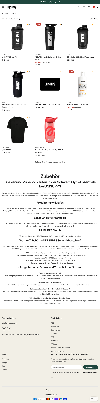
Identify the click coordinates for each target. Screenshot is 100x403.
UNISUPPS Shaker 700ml (11, 57)
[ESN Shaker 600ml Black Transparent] (82, 36)
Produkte (5, 359)
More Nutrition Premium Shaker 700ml (48, 150)
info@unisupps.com (9, 323)
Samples (5, 363)
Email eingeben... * (59, 367)
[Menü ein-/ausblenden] (3, 7)
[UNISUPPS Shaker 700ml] (17, 36)
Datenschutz (55, 330)
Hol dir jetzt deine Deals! (30, 334)
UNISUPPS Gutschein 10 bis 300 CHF (48, 104)
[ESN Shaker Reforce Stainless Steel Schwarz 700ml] (17, 84)
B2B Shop (54, 341)
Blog (3, 366)
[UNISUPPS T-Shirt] (17, 129)
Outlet (4, 370)
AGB (52, 323)
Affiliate (54, 344)
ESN (68, 55)
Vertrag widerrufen (58, 351)
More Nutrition (39, 147)
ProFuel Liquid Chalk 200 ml (77, 104)
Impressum (55, 326)
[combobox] (95, 7)
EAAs (11, 211)
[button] (29, 2)
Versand (54, 334)
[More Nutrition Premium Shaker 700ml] (49, 129)
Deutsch (49, 390)
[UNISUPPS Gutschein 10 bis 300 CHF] (49, 84)
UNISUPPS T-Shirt (8, 150)
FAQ (52, 337)
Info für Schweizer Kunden (60, 348)
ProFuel (69, 102)
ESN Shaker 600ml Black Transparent (80, 57)
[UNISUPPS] (12, 7)
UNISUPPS (5, 55)
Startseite (5, 13)
